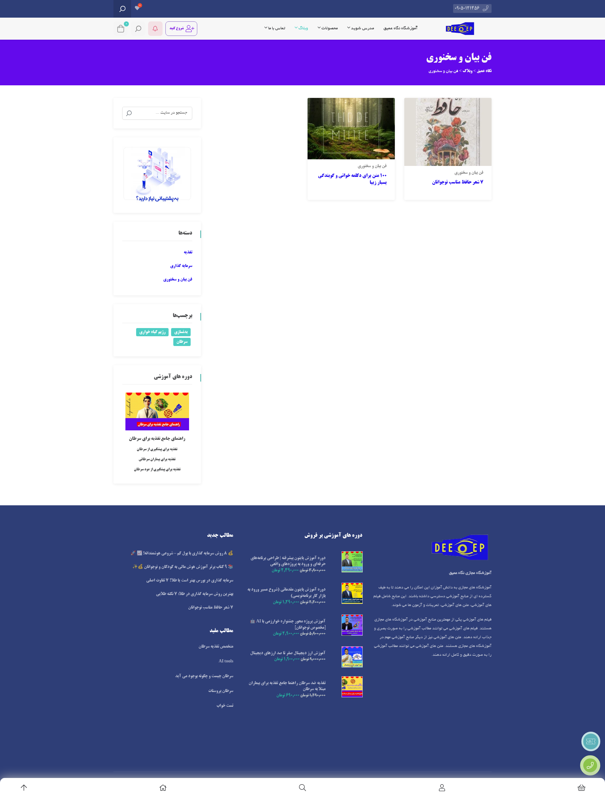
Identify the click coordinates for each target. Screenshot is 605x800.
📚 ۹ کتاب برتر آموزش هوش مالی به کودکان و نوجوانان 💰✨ (182, 567)
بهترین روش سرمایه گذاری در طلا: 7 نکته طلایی (194, 594)
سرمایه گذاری (181, 266)
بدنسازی (180, 332)
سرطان (181, 342)
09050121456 (467, 8)
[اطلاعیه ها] (155, 28)
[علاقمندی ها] (137, 9)
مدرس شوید (362, 28)
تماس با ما (276, 28)
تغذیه (188, 252)
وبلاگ (302, 28)
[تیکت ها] (590, 741)
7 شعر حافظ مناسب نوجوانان (457, 182)
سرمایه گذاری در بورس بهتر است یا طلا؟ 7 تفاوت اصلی (189, 580)
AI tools (226, 661)
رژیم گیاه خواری (152, 332)
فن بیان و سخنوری (468, 173)
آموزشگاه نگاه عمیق (400, 28)
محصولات (329, 28)
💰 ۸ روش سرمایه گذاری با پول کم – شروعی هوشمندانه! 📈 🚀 (181, 553)
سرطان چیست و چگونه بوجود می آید (204, 676)
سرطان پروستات (220, 691)
